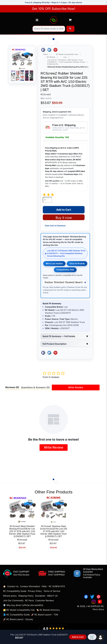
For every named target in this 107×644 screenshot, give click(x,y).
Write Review (75, 387)
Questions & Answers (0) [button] (35, 387)
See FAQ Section (21, 575)
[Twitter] (92, 597)
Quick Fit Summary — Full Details (59, 336)
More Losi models (54, 263)
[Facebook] (86, 597)
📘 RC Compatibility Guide (16, 614)
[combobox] (48, 29)
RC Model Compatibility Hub (67, 54)
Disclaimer (40, 595)
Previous (15, 76)
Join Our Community (13, 600)
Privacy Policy (35, 591)
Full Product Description (55, 344)
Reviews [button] (12, 387)
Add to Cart (78, 637)
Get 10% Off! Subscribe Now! (53, 9)
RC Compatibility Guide (14, 591)
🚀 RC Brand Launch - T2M (44, 614)
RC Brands (51, 57)
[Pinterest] (98, 597)
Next (30, 76)
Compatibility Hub (65, 270)
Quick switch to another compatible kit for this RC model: (62, 276)
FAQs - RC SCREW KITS (53, 586)
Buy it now (64, 218)
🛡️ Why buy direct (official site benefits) (23, 605)
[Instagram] (94, 602)
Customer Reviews (44, 600)
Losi (65, 57)
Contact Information (30, 586)
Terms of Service (51, 591)
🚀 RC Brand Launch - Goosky (18, 619)
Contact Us (13, 586)
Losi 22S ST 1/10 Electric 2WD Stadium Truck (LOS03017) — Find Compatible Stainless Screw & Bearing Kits (66, 62)
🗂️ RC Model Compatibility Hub (19, 610)
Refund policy (10, 595)
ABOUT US (52, 595)
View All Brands (77, 263)
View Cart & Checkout (55, 225)
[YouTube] (100, 602)
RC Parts (29, 600)
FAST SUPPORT (21, 572)
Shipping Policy (26, 595)
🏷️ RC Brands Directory (48, 610)
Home (45, 54)
